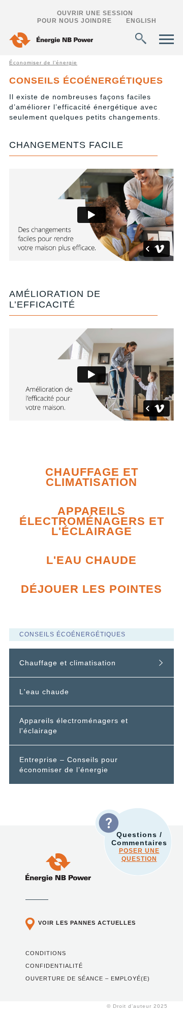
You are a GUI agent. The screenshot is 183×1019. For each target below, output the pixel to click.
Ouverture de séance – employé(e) (87, 978)
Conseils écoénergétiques (72, 634)
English (141, 20)
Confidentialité (54, 966)
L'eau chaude (91, 560)
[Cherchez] (140, 38)
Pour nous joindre (74, 20)
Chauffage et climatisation (91, 477)
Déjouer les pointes (91, 589)
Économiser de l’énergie (43, 62)
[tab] (91, 663)
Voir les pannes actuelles (87, 923)
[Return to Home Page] (51, 41)
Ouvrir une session (95, 13)
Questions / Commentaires (139, 846)
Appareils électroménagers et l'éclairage (91, 521)
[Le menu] (166, 39)
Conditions (45, 953)
